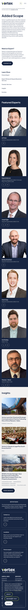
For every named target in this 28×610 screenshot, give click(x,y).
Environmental (17, 481)
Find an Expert (5, 75)
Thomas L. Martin (6, 380)
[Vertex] (7, 3)
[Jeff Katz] (14, 121)
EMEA (3, 450)
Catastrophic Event (7, 481)
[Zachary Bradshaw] (14, 243)
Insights (4, 88)
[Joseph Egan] (14, 203)
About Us (4, 580)
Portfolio (4, 92)
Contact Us (7, 63)
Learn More (5, 524)
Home (3, 8)
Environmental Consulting (8, 485)
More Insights (8, 490)
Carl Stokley (5, 340)
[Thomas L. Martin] (14, 363)
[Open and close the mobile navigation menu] (25, 3)
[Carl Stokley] (14, 323)
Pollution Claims (21, 485)
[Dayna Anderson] (14, 161)
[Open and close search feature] (20, 3)
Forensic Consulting (7, 423)
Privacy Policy (17, 590)
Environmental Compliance (9, 483)
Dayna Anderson (6, 178)
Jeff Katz (4, 138)
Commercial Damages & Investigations (19, 580)
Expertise (7, 8)
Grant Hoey (5, 299)
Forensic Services (6, 84)
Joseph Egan (5, 219)
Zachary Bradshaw (7, 259)
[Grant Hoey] (14, 283)
